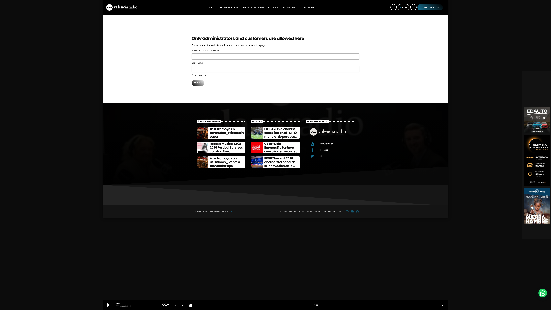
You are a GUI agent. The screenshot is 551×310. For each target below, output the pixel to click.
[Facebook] (357, 211)
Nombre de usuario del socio (205, 51)
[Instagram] (352, 211)
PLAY (403, 7)
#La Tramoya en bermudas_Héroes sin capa (227, 133)
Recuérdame (200, 76)
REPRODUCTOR (430, 7)
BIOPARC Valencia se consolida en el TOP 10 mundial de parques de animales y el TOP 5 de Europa (281, 137)
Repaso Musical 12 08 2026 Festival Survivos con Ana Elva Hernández (226, 149)
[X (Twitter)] (347, 211)
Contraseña (197, 63)
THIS (232, 211)
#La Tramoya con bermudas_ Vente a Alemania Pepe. (225, 162)
